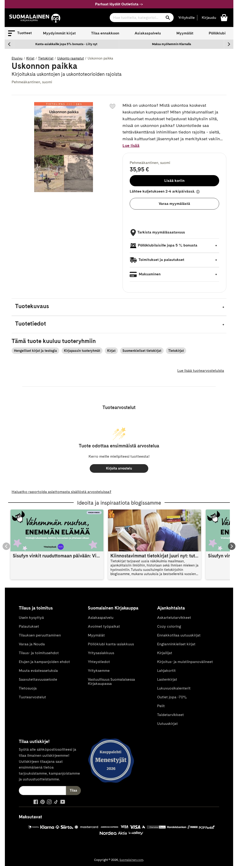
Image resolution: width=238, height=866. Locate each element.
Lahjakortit (166, 670)
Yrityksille (186, 17)
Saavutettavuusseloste (38, 679)
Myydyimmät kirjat (59, 33)
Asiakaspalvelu (148, 33)
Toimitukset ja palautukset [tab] (161, 259)
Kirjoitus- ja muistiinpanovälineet (185, 661)
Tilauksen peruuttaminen (40, 635)
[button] (20, 33)
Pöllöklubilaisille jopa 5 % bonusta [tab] (167, 245)
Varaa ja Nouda (32, 644)
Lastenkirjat (167, 679)
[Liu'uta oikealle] (228, 44)
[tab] (119, 307)
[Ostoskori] (224, 17)
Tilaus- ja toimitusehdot (39, 653)
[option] (66, 44)
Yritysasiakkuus (101, 653)
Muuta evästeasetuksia (38, 670)
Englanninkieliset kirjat (176, 644)
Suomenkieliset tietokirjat (141, 351)
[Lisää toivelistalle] (112, 106)
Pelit (161, 706)
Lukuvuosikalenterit (174, 688)
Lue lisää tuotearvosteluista (200, 370)
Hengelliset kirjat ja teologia (35, 351)
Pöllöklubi (217, 33)
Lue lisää (130, 145)
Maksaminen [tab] (149, 274)
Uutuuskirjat (167, 723)
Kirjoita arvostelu (119, 468)
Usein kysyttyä (31, 617)
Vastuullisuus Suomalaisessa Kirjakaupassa (111, 681)
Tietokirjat (45, 58)
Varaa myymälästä (174, 203)
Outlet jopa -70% (172, 697)
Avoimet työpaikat (104, 626)
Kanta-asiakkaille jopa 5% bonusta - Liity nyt (66, 44)
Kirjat (30, 58)
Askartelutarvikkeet (174, 617)
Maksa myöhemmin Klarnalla (171, 44)
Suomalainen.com (131, 860)
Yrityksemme (99, 670)
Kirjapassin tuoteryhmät (82, 351)
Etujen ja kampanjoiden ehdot (44, 661)
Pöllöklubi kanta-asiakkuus (111, 644)
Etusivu (17, 58)
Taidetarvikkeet (170, 715)
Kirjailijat (164, 653)
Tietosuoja (28, 688)
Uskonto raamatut (70, 58)
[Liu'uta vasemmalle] (9, 44)
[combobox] (142, 17)
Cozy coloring (169, 626)
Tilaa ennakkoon (105, 33)
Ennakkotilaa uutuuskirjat (179, 635)
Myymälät (184, 33)
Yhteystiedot (99, 661)
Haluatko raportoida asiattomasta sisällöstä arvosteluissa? (61, 492)
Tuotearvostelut (32, 697)
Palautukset (29, 626)
